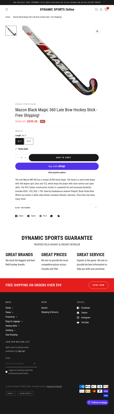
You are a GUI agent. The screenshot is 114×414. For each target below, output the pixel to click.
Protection (10, 317)
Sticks (8, 307)
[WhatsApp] (52, 216)
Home (8, 17)
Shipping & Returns (49, 312)
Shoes (8, 312)
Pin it (45, 216)
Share (21, 216)
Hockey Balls (11, 325)
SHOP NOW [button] (99, 285)
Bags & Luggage (13, 321)
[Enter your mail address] (34, 363)
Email (8, 358)
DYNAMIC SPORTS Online (57, 9)
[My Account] (101, 9)
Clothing (9, 330)
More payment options (57, 172)
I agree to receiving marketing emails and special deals (20, 372)
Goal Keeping (12, 334)
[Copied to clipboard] (59, 216)
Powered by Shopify (54, 386)
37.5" (29, 141)
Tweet (33, 216)
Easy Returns (23, 208)
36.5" (20, 141)
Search (44, 307)
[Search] (96, 9)
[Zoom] (97, 31)
